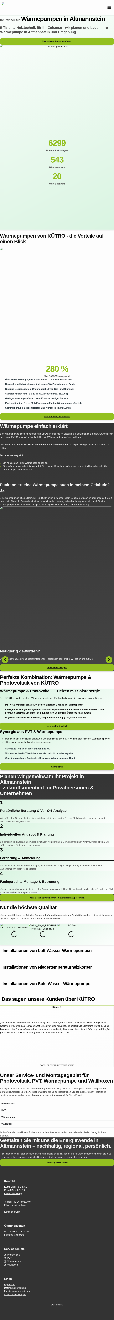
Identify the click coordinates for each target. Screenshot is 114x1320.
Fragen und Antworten (74, 1154)
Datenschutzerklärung (15, 1288)
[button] (5, 659)
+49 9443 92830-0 (22, 1202)
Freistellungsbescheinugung (18, 1291)
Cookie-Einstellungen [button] (15, 1294)
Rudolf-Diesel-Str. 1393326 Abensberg (14, 1192)
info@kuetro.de (19, 1205)
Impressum (9, 1284)
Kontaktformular (12, 1212)
